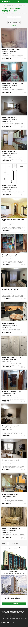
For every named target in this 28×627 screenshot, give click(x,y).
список (14, 16)
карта (14, 19)
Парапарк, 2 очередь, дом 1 (14, 597)
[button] (14, 22)
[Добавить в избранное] (25, 59)
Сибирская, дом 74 (14, 571)
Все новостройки (14, 603)
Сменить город (4, 13)
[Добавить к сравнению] (22, 59)
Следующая (15, 543)
